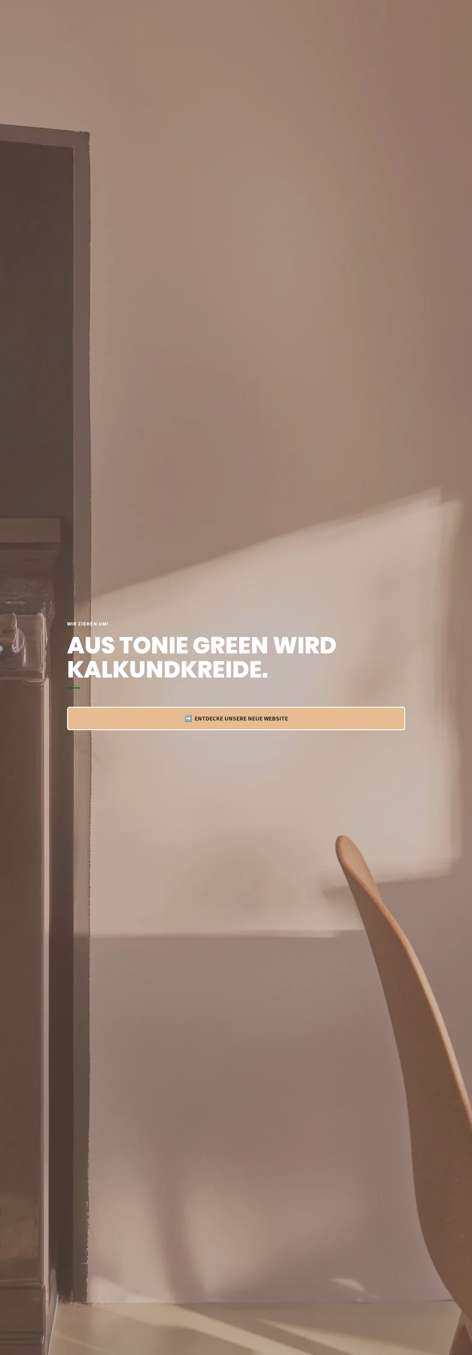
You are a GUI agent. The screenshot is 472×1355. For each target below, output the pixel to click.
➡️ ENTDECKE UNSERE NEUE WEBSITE (236, 718)
